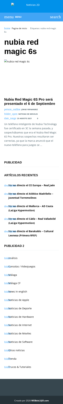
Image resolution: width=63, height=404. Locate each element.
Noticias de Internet (20, 325)
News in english (17, 291)
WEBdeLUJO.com (40, 400)
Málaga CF (14, 283)
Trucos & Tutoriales (19, 367)
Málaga (12, 275)
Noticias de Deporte (20, 308)
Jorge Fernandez (29, 109)
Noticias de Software (20, 342)
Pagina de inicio (19, 28)
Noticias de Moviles (28, 114)
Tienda (12, 358)
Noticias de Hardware (21, 316)
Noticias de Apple (18, 300)
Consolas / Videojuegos (21, 266)
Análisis (13, 258)
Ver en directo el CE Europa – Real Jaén (31, 185)
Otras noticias (16, 350)
